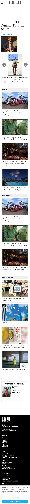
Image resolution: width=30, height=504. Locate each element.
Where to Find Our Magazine (8, 468)
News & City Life (6, 420)
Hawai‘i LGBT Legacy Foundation (9, 457)
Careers (4, 440)
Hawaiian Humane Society (8, 458)
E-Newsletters (5, 463)
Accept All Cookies (15, 501)
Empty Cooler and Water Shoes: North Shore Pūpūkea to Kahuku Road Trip (13, 113)
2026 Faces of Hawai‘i (9, 323)
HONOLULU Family (6, 478)
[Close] (27, 487)
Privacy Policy (5, 445)
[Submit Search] (21, 8)
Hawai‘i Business (6, 475)
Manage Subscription (17, 392)
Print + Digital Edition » (15, 387)
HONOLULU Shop (6, 467)
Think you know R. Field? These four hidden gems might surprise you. (15, 346)
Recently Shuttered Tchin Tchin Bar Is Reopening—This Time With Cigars (14, 163)
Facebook (6, 483)
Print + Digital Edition (7, 462)
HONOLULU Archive (7, 429)
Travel (4, 425)
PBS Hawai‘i (4, 456)
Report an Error (5, 444)
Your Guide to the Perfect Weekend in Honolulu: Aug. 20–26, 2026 (14, 189)
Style (3, 424)
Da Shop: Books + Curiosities (8, 455)
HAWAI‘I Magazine (6, 477)
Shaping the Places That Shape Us (13, 369)
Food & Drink (5, 421)
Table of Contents (16, 390)
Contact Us (4, 441)
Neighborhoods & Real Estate (10, 426)
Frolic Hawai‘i (5, 479)
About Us (4, 437)
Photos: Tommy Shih (8, 34)
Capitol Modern (5, 454)
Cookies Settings (15, 497)
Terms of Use (5, 446)
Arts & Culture (6, 423)
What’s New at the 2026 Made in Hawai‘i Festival (13, 299)
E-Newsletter (15, 394)
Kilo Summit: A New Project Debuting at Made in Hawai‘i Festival (14, 138)
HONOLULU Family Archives (9, 430)
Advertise (4, 439)
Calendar (4, 428)
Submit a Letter (5, 442)
